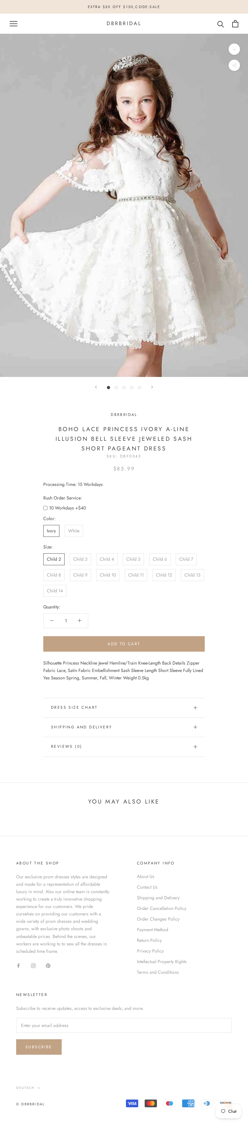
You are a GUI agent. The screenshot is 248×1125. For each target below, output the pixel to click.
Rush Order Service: (62, 498)
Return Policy (149, 940)
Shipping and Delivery (81, 727)
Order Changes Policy (158, 919)
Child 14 (55, 590)
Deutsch (25, 1087)
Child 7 (186, 559)
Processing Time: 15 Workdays (73, 484)
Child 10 (108, 575)
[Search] (220, 23)
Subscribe (39, 1047)
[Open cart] (235, 23)
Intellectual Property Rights (162, 961)
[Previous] (96, 387)
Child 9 (80, 575)
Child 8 (54, 575)
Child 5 (133, 559)
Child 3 (80, 559)
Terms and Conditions (158, 972)
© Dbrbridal (30, 1104)
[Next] (152, 387)
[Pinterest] (48, 965)
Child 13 (192, 575)
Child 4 (107, 559)
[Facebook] (18, 965)
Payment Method (152, 929)
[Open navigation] (13, 23)
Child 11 (136, 575)
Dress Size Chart (74, 707)
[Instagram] (33, 965)
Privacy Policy (150, 951)
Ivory (51, 531)
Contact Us (147, 887)
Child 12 (164, 575)
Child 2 (54, 559)
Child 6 (160, 559)
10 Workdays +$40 (67, 508)
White (73, 531)
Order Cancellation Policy (161, 908)
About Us (145, 876)
